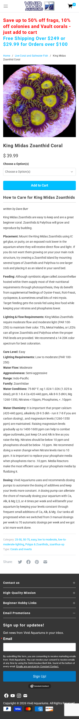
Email (7, 638)
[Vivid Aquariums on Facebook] (6, 696)
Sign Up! (39, 676)
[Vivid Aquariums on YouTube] (12, 696)
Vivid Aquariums (37, 703)
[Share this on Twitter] (20, 562)
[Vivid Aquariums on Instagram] (19, 696)
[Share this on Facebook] (28, 562)
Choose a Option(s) (16, 164)
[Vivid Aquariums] (39, 6)
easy (33, 539)
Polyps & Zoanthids (36, 544)
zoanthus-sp (57, 544)
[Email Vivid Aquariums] (25, 696)
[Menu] (5, 6)
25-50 (18, 539)
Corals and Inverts (21, 549)
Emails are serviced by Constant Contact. (37, 666)
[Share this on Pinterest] (37, 562)
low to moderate (47, 539)
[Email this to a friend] (45, 562)
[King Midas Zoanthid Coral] (39, 101)
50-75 (26, 539)
